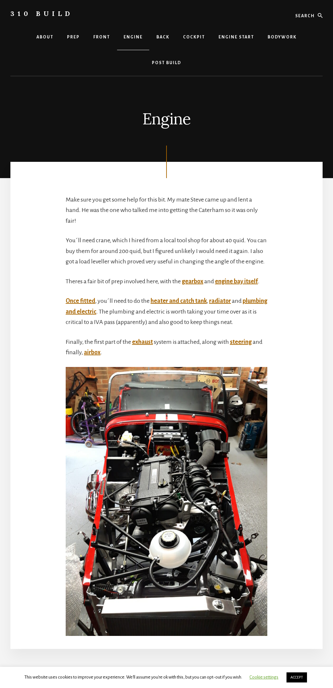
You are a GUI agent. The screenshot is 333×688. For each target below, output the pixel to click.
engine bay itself (236, 281)
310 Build (41, 13)
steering (241, 342)
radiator (220, 301)
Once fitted (80, 301)
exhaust (142, 342)
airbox (92, 352)
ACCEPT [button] (296, 677)
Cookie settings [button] (263, 677)
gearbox (192, 281)
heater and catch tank (179, 301)
